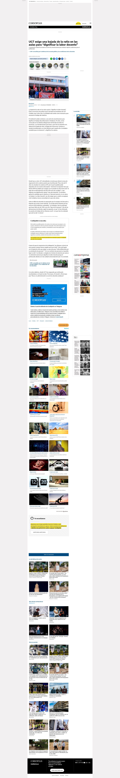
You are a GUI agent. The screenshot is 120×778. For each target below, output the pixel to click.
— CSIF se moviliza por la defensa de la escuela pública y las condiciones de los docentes (52, 51)
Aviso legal (62, 775)
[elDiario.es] (37, 764)
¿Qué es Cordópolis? (55, 775)
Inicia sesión (84, 23)
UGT (38, 320)
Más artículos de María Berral (36, 601)
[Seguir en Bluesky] (76, 762)
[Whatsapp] (51, 59)
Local (30, 320)
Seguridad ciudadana (56, 1)
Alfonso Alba (39, 577)
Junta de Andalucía (48, 320)
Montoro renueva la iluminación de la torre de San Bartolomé (38, 593)
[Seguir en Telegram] (80, 762)
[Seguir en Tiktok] (86, 762)
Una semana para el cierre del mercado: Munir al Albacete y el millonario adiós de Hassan (37, 714)
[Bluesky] (57, 59)
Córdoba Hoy (33, 27)
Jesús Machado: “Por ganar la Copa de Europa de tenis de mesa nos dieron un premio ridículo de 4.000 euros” (77, 365)
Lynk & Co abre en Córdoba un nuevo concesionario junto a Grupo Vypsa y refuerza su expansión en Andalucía (77, 261)
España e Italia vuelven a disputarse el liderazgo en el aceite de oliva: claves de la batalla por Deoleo (38, 574)
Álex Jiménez (31, 698)
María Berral (31, 103)
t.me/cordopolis (59, 317)
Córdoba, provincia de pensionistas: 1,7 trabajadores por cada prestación (38, 657)
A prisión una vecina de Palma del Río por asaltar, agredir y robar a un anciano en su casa (83, 173)
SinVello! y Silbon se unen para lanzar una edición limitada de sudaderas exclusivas (77, 290)
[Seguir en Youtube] (84, 762)
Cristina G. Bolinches (33, 577)
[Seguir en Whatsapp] (88, 762)
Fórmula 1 (71, 1)
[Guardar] (65, 59)
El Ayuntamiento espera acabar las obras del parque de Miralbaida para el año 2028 (58, 752)
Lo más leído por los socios (35, 559)
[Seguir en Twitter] (77, 762)
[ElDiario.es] (86, 27)
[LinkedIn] (62, 59)
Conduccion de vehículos (39, 1)
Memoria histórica (46, 1)
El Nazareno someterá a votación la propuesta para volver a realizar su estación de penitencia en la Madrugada (58, 733)
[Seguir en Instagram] (82, 762)
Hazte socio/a (78, 23)
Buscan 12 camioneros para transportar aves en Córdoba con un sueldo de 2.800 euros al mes (58, 714)
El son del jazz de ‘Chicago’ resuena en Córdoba (58, 637)
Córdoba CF (67, 1)
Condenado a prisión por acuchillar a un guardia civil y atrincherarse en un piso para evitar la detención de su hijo (38, 677)
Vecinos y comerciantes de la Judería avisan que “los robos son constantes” (38, 732)
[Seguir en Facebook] (79, 762)
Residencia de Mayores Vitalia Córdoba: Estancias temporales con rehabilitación (77, 269)
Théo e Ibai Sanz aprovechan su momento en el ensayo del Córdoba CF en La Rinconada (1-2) (38, 696)
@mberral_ (32, 106)
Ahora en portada (33, 642)
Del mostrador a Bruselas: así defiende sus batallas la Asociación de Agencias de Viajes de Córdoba (77, 283)
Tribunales (50, 1)
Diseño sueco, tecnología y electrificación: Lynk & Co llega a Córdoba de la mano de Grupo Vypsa (77, 276)
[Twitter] (59, 59)
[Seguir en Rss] (89, 762)
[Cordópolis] (37, 761)
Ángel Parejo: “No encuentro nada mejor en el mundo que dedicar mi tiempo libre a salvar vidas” (77, 372)
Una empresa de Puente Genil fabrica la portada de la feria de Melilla (83, 124)
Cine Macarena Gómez (62, 1)
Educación (42, 320)
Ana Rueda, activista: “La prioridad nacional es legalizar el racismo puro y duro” (77, 358)
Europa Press (31, 735)
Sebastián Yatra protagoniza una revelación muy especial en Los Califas (57, 619)
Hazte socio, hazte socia (39, 532)
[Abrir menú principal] (90, 23)
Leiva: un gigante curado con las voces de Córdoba (37, 618)
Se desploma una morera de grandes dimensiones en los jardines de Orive (38, 751)
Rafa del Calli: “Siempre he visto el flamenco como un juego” (77, 343)
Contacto (66, 775)
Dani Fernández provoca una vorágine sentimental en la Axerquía (38, 637)
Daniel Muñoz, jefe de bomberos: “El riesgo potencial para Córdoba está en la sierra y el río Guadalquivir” (77, 351)
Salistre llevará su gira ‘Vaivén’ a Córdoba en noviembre (57, 695)
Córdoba (33, 320)
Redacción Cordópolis (33, 595)
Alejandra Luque (32, 680)
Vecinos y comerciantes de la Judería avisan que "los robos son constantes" (83, 158)
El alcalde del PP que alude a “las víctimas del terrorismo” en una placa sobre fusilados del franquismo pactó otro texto (58, 575)
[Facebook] (54, 59)
